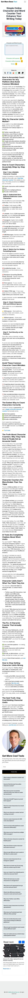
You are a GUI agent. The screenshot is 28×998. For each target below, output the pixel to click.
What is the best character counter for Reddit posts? (14, 839)
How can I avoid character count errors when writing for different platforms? (12, 920)
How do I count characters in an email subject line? (14, 806)
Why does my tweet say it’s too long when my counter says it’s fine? (13, 866)
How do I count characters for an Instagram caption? (12, 859)
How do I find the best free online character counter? (12, 785)
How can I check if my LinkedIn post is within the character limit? (14, 873)
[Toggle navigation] (25, 2)
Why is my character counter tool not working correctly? (14, 813)
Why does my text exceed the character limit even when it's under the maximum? (13, 792)
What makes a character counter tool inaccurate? (14, 778)
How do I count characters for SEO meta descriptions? (13, 819)
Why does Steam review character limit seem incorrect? (13, 846)
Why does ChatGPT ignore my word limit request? (13, 799)
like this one (15, 683)
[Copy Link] (22, 73)
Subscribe (14, 772)
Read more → (7, 968)
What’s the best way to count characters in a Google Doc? (11, 879)
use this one (12, 725)
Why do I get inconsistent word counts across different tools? (14, 928)
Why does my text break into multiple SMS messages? (14, 833)
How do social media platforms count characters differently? (14, 826)
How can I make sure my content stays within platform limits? (14, 934)
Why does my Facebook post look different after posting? (13, 913)
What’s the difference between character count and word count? (13, 893)
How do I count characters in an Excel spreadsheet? (14, 906)
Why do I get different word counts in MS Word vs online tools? (14, 853)
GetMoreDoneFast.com (13, 992)
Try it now (7, 430)
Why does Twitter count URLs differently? (12, 899)
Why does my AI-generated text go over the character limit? (13, 886)
